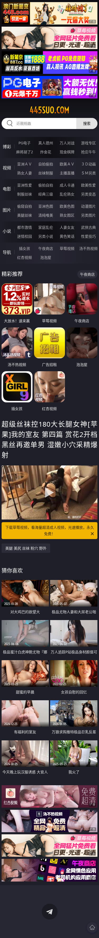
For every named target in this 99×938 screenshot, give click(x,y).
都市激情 (24, 227)
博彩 (7, 147)
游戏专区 (88, 142)
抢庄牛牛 (88, 151)
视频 (7, 168)
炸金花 (45, 151)
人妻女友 (67, 227)
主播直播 (67, 172)
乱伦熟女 (67, 194)
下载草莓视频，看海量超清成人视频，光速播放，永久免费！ (49, 530)
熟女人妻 (24, 172)
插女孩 (24, 248)
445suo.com (49, 110)
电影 (7, 189)
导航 (7, 252)
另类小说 (45, 236)
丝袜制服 (45, 172)
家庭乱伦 (45, 227)
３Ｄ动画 (88, 163)
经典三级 (45, 194)
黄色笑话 (67, 236)
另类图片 (88, 215)
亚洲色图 (45, 206)
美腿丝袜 (24, 215)
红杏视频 (24, 257)
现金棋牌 (67, 151)
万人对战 (67, 142)
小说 (7, 231)
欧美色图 (67, 206)
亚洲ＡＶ (24, 163)
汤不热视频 (88, 248)
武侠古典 (88, 227)
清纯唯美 (45, 215)
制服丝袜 (24, 194)
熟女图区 (67, 215)
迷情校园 (24, 236)
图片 (7, 210)
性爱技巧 (88, 236)
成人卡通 (67, 185)
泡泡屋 (45, 257)
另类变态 (88, 194)
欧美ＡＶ (67, 163)
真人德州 (45, 142)
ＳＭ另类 (88, 172)
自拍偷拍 (45, 163)
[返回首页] (92, 927)
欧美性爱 (88, 185)
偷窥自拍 (24, 206)
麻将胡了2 (24, 151)
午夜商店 (45, 248)
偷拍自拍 (45, 185)
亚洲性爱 (24, 185)
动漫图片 (88, 206)
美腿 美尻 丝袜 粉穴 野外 (25, 548)
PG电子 (24, 142)
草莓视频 (67, 248)
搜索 (87, 123)
